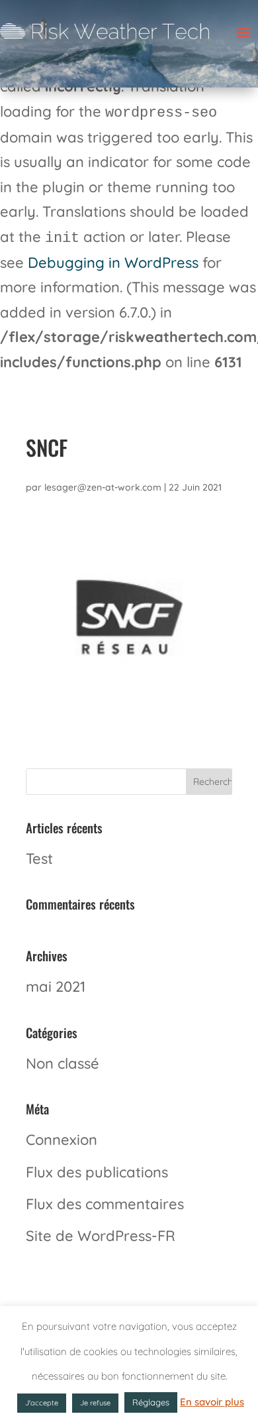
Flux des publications (97, 1172)
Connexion (61, 1139)
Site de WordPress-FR (100, 1235)
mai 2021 (55, 986)
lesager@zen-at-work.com (102, 487)
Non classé (62, 1063)
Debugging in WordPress (113, 262)
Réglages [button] (150, 1402)
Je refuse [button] (95, 1402)
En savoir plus (212, 1401)
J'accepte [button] (41, 1402)
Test (39, 858)
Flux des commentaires (105, 1204)
